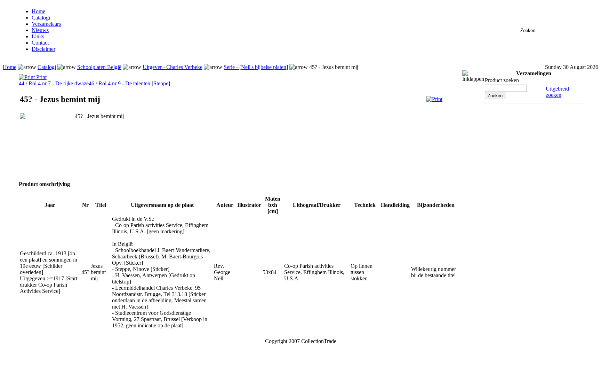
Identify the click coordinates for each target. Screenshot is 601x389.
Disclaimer (43, 49)
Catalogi (41, 18)
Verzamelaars (46, 24)
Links (38, 36)
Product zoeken (502, 80)
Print (41, 77)
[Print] (434, 99)
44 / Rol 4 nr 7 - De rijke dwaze (54, 83)
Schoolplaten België (99, 67)
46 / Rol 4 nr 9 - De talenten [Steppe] (129, 83)
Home (38, 11)
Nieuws (40, 30)
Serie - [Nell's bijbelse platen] (256, 67)
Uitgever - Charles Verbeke (172, 67)
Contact (40, 43)
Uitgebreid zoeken (557, 92)
